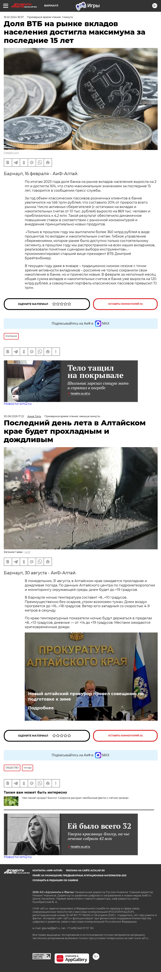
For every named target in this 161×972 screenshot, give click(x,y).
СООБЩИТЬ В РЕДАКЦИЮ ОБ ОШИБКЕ (55, 880)
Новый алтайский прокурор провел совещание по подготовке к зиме (86, 696)
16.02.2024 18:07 (14, 17)
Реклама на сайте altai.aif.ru (85, 870)
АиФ (27, 552)
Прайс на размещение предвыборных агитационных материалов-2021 (79, 875)
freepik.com (11, 152)
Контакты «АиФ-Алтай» (47, 870)
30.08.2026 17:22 (14, 416)
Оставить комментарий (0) (125, 304)
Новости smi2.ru (18, 404)
